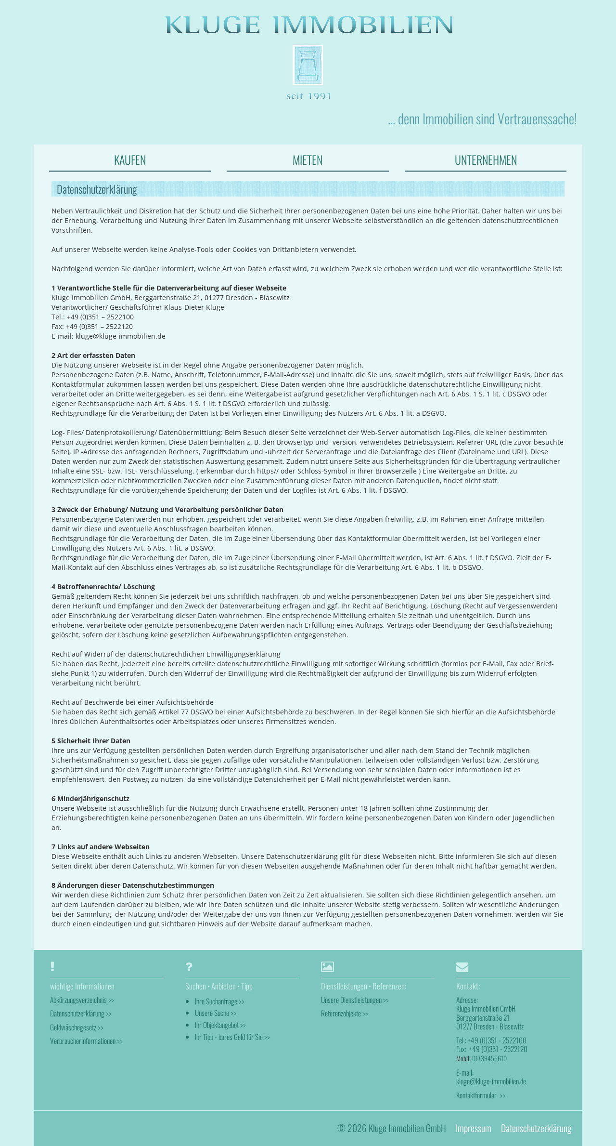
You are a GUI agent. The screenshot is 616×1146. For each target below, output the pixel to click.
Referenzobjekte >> (344, 1013)
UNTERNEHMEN (486, 159)
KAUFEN (130, 159)
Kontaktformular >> (480, 1095)
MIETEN (307, 159)
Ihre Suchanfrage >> (219, 1001)
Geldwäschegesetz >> (76, 1027)
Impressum (473, 1128)
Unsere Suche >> (215, 1012)
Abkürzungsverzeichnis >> (82, 999)
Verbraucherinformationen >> (86, 1040)
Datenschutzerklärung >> (81, 1013)
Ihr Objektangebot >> (220, 1024)
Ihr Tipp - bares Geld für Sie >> (232, 1036)
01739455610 (489, 1058)
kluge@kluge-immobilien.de (491, 1081)
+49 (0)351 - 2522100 (497, 1040)
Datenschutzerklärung (536, 1128)
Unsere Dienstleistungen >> (355, 999)
